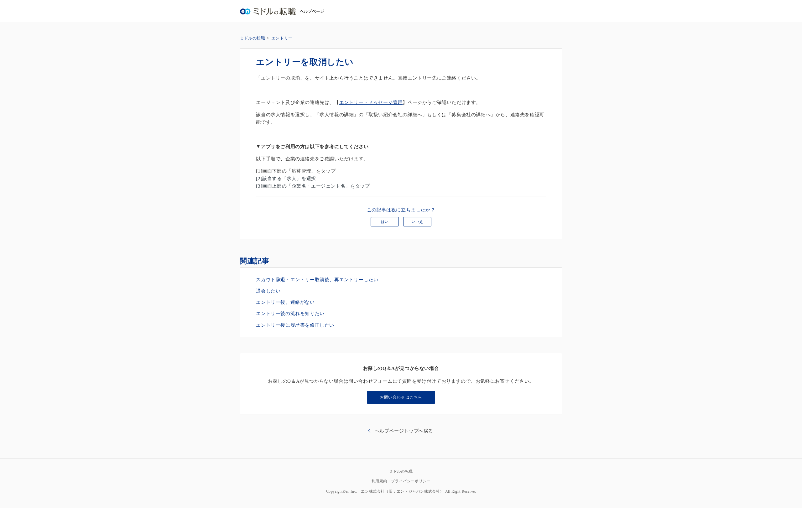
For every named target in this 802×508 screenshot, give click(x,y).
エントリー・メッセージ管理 (371, 102)
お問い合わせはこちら (401, 397)
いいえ (417, 222)
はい (384, 222)
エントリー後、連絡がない (285, 302)
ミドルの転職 (252, 38)
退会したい (268, 290)
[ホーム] (282, 10)
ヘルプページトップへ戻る (404, 430)
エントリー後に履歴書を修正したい (295, 325)
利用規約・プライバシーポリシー (401, 481)
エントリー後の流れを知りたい (290, 313)
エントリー (282, 38)
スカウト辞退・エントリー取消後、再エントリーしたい (317, 279)
